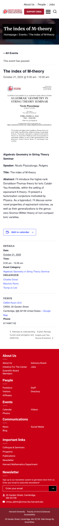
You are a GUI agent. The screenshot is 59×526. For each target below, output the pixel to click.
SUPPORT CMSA (34, 12)
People (42, 4)
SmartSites (29, 522)
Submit (53, 488)
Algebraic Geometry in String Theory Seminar (26, 271)
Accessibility (29, 514)
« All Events (10, 53)
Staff (33, 388)
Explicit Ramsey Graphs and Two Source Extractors (43, 334)
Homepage (10, 34)
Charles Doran (10, 279)
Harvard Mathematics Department (20, 464)
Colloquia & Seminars (13, 447)
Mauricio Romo (11, 283)
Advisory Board (38, 363)
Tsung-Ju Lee (10, 287)
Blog (5, 430)
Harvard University (17, 512)
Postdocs (7, 388)
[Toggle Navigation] (48, 12)
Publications (9, 456)
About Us (29, 4)
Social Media (37, 427)
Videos (34, 409)
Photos (6, 413)
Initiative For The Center (15, 367)
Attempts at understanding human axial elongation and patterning (22, 334)
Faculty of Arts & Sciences (38, 512)
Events (23, 34)
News (5, 427)
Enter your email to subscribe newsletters (21, 483)
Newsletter (8, 460)
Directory (35, 391)
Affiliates (7, 395)
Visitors (6, 391)
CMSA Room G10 (12, 302)
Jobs (52, 4)
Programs (8, 452)
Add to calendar (20, 232)
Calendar (7, 409)
